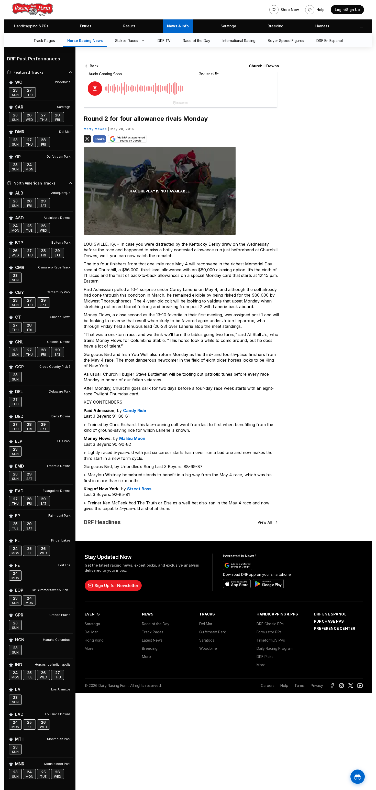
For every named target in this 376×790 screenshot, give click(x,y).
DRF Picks (265, 656)
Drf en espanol (330, 614)
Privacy (317, 685)
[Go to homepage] (32, 9)
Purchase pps (329, 621)
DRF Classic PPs (270, 624)
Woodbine (208, 648)
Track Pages (152, 632)
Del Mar (91, 632)
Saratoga (228, 26)
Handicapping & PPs (31, 26)
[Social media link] (332, 686)
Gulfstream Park (212, 632)
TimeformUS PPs (271, 640)
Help (284, 685)
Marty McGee (95, 129)
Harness (322, 26)
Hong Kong (94, 640)
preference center (334, 628)
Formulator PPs (269, 632)
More (89, 648)
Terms (299, 685)
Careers (267, 685)
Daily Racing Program (275, 648)
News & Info (178, 26)
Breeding (275, 26)
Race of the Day (155, 624)
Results (129, 26)
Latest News (152, 640)
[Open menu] (361, 26)
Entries (85, 26)
